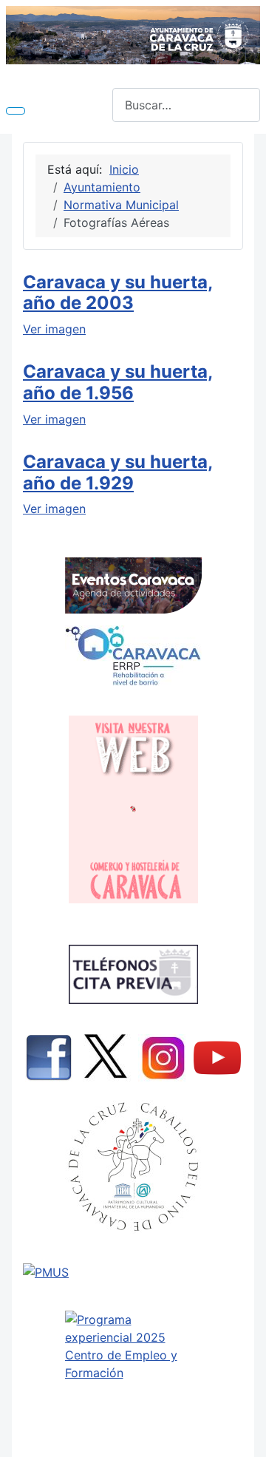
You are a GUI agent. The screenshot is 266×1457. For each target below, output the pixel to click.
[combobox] (186, 104)
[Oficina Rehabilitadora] (133, 655)
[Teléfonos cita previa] (133, 974)
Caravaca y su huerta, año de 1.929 (118, 472)
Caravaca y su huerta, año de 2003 (118, 292)
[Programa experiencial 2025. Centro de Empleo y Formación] (133, 1377)
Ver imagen (54, 329)
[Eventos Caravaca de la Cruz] (133, 585)
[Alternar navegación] (15, 111)
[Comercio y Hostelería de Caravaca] (133, 809)
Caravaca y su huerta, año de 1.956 (118, 382)
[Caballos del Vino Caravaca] (133, 1167)
